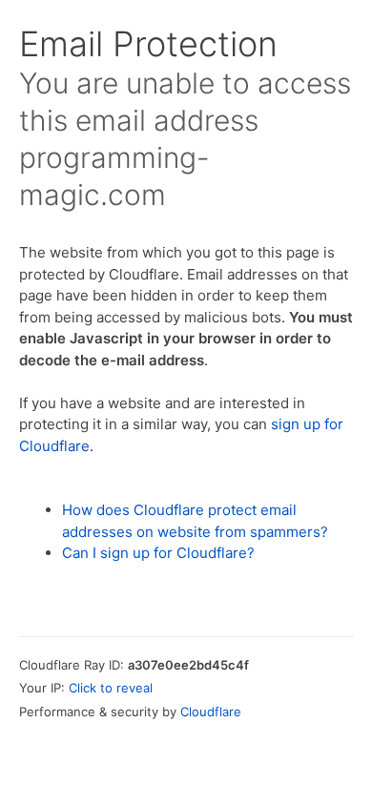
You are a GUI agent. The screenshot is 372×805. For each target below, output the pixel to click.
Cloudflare (210, 711)
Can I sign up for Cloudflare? (158, 553)
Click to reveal (111, 687)
